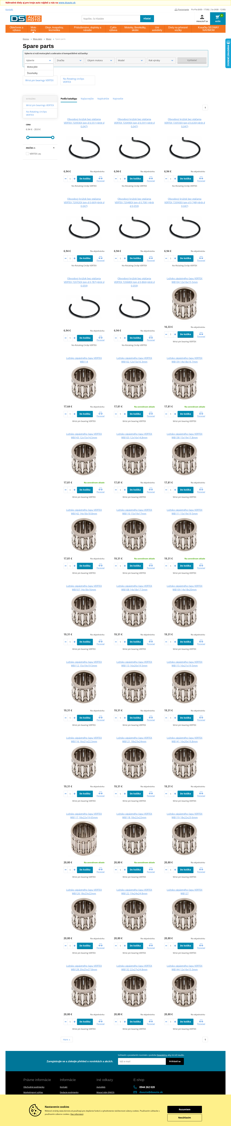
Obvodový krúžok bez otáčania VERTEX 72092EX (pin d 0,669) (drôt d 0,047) (84, 202)
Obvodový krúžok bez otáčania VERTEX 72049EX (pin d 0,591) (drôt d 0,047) (134, 123)
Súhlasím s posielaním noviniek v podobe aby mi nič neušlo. (151, 1055)
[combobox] (39, 60)
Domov (26, 39)
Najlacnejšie (87, 98)
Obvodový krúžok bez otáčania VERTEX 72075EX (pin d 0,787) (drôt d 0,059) (84, 282)
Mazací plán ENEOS (105, 1092)
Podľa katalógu (69, 98)
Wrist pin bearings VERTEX (40, 105)
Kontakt (9, 9)
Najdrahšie (103, 98)
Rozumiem (184, 1109)
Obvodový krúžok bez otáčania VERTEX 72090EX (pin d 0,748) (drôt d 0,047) (184, 202)
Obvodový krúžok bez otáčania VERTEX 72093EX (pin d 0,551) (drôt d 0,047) (84, 123)
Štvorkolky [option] (32, 73)
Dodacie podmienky (69, 1092)
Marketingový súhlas (33, 1092)
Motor (48, 39)
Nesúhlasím (184, 1117)
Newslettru (162, 1055)
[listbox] (39, 70)
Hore (66, 1039)
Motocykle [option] (32, 66)
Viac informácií (76, 1114)
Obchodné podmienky (33, 1087)
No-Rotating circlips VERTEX (36, 113)
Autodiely (100, 1087)
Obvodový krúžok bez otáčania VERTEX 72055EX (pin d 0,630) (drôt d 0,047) (184, 123)
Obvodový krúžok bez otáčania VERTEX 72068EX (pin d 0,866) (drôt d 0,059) (134, 282)
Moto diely (37, 39)
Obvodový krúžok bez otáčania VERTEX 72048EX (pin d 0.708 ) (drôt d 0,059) (134, 202)
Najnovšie (118, 98)
